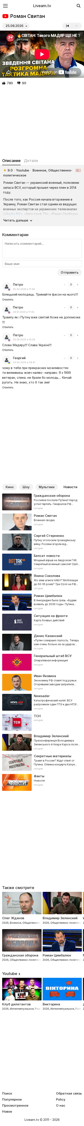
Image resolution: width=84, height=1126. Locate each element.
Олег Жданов (13, 918)
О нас (60, 1105)
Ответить (8, 299)
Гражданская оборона (20, 955)
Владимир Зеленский (60, 918)
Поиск (7, 1093)
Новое (7, 1112)
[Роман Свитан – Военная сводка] (42, 522)
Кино (10, 487)
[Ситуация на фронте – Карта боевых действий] (42, 622)
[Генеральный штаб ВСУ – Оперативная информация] (42, 662)
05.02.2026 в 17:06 (24, 289)
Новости (70, 487)
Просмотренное (15, 1105)
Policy (60, 1099)
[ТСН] (42, 722)
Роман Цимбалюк (57, 955)
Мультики (46, 487)
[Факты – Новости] (42, 782)
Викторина (51, 1004)
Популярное (12, 1099)
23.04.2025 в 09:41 (24, 362)
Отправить (69, 272)
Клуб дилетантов (16, 1004)
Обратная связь (69, 1093)
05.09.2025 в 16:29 (24, 339)
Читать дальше (15, 220)
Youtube (9, 973)
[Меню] (5, 6)
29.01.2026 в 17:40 (23, 312)
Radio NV (13, 214)
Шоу (26, 487)
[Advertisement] (42, 122)
